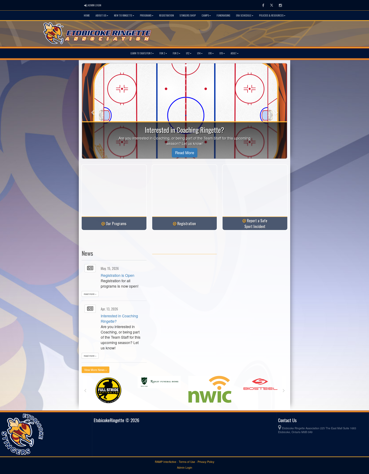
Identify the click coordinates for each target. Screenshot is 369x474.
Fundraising (223, 15)
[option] (108, 382)
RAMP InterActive (165, 462)
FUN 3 (175, 53)
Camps (205, 15)
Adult (234, 53)
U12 (187, 53)
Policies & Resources (271, 15)
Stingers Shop (188, 15)
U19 (221, 53)
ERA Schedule (243, 15)
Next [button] (284, 390)
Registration (166, 15)
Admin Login (184, 467)
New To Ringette (123, 15)
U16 (210, 53)
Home (87, 15)
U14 (199, 53)
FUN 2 (162, 53)
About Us (101, 15)
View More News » (95, 370)
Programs (145, 15)
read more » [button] (90, 293)
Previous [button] (85, 390)
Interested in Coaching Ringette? (119, 318)
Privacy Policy (206, 462)
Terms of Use (187, 462)
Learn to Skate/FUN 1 (141, 53)
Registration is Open (117, 275)
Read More (184, 152)
